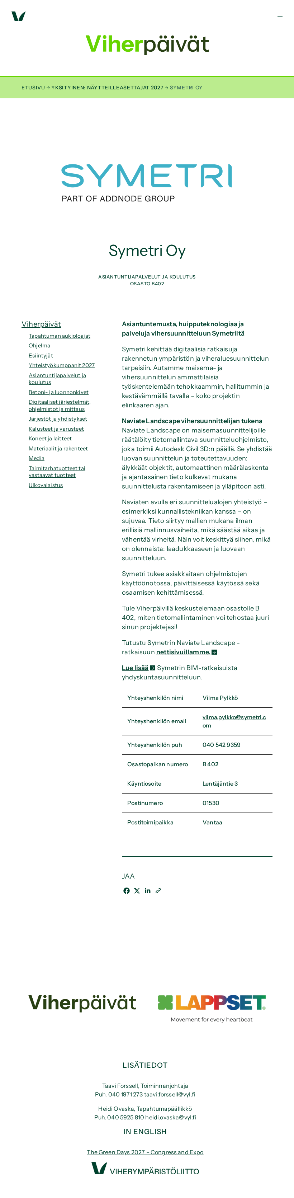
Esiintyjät (41, 355)
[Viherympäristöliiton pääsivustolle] (18, 19)
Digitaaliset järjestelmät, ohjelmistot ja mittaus (60, 405)
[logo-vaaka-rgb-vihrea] (82, 1010)
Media (36, 458)
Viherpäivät (41, 324)
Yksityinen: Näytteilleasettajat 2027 (107, 87)
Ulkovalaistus (46, 485)
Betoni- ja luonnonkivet (59, 392)
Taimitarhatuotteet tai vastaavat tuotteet (57, 472)
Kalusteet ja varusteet (56, 428)
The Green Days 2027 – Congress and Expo (145, 1152)
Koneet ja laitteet (50, 438)
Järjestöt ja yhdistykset (58, 418)
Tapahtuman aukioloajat (59, 335)
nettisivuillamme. (183, 652)
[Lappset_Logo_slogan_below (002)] (212, 1020)
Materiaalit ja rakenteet (58, 448)
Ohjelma (39, 345)
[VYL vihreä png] (145, 1172)
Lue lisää (135, 668)
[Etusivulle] (147, 48)
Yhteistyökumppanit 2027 (62, 365)
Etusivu (33, 87)
